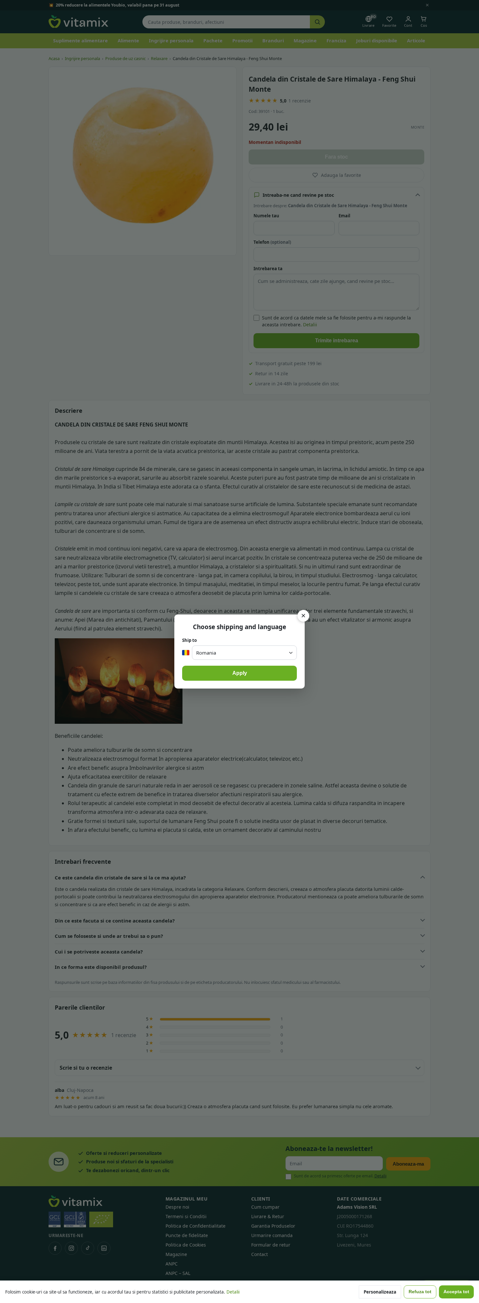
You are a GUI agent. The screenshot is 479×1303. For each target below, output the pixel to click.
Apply (239, 673)
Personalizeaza (380, 1292)
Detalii (233, 1292)
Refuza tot (420, 1291)
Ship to (189, 640)
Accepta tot (456, 1291)
